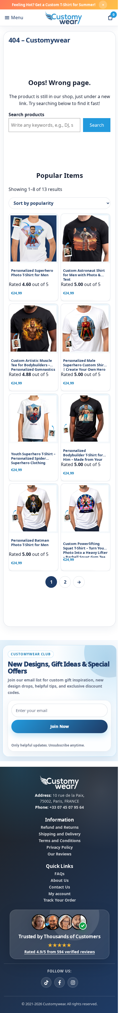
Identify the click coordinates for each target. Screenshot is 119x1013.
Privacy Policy (59, 847)
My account (59, 893)
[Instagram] (73, 982)
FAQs (59, 873)
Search (97, 125)
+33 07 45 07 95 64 (67, 807)
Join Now (59, 726)
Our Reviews (59, 854)
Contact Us (59, 887)
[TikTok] (46, 982)
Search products (26, 114)
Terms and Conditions (60, 840)
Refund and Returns (60, 827)
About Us (60, 880)
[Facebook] (59, 982)
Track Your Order (59, 900)
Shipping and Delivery (60, 834)
